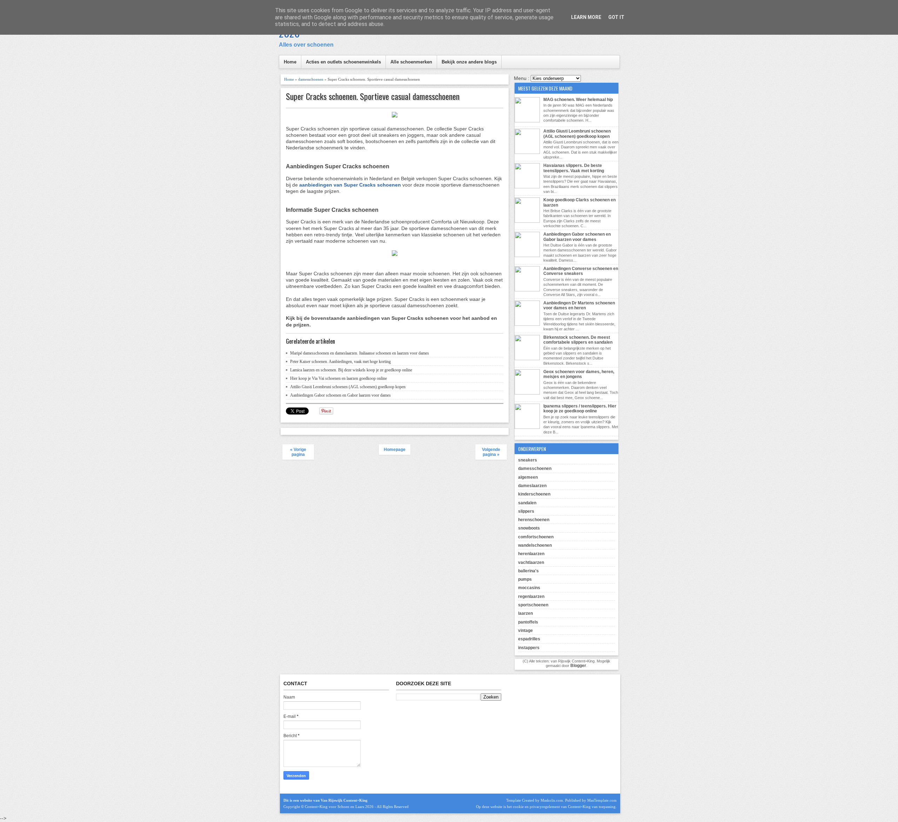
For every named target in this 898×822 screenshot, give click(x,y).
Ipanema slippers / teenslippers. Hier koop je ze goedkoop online (579, 408)
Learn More (586, 17)
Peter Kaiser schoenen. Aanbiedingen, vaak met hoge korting (340, 361)
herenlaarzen (531, 553)
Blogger (578, 665)
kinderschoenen (534, 494)
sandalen (527, 502)
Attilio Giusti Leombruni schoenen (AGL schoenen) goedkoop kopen (348, 386)
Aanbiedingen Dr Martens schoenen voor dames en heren (579, 305)
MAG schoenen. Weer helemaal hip (578, 99)
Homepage (395, 449)
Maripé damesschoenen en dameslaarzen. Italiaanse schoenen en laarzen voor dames (359, 353)
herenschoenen (533, 519)
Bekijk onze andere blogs (469, 62)
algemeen (528, 477)
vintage (525, 630)
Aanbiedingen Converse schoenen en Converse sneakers (580, 271)
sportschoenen (533, 604)
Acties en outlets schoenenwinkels (343, 62)
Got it (616, 17)
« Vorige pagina (298, 452)
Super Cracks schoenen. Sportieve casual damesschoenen (373, 96)
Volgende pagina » (491, 452)
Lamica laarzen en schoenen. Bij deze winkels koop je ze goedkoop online (351, 370)
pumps (525, 579)
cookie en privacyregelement (536, 806)
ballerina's (528, 570)
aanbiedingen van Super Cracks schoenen (350, 185)
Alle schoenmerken (411, 62)
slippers (526, 511)
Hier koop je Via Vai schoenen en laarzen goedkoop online (338, 378)
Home (290, 62)
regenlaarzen (531, 596)
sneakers (527, 460)
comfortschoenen (536, 536)
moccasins (529, 587)
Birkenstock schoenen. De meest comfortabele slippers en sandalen (577, 340)
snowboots (529, 528)
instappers (529, 647)
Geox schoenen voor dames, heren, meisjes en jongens (578, 374)
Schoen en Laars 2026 (355, 806)
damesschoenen (310, 79)
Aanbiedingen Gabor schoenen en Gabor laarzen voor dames (340, 395)
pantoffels (528, 622)
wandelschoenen (535, 545)
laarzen (525, 613)
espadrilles (529, 638)
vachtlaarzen (531, 562)
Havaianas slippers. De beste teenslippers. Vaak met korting (573, 168)
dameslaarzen (532, 485)
